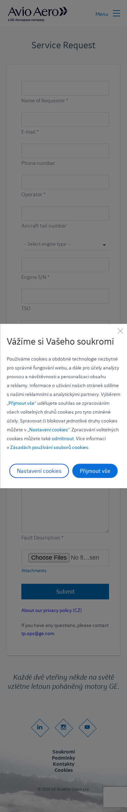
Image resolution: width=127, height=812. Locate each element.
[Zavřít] (120, 330)
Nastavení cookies (48, 430)
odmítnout (63, 438)
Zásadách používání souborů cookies (49, 447)
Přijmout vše (21, 403)
